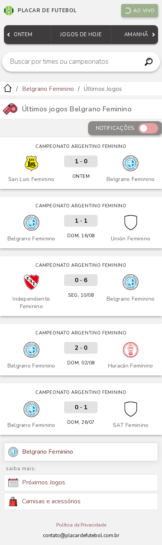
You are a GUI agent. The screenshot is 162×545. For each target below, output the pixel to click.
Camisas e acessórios (51, 501)
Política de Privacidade (81, 525)
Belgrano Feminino (48, 89)
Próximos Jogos (43, 482)
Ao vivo (144, 10)
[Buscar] (149, 62)
